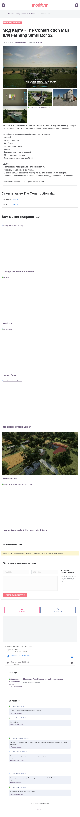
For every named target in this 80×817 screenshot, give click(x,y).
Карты (5, 23)
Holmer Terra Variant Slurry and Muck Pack (25, 530)
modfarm (40, 5)
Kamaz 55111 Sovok (18, 760)
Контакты (40, 809)
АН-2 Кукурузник (17, 724)
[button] (40, 199)
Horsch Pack (9, 375)
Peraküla (7, 323)
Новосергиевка (16, 713)
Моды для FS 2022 (15, 23)
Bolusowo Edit (10, 478)
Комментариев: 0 (21, 42)
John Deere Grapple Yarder (17, 427)
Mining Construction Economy (18, 271)
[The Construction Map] (40, 67)
